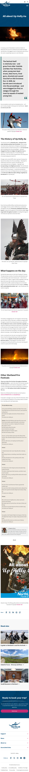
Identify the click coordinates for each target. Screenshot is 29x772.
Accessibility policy (13, 767)
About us (3, 743)
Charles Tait (19, 131)
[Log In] (24, 1)
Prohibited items (4, 770)
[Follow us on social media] (11, 758)
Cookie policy (4, 767)
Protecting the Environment (22, 770)
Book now (14, 711)
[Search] (27, 1)
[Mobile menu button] (27, 5)
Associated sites (6, 747)
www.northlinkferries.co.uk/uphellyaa (10, 394)
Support (3, 734)
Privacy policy (12, 770)
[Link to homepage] (5, 4)
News (2, 738)
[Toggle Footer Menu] (27, 733)
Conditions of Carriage (23, 767)
